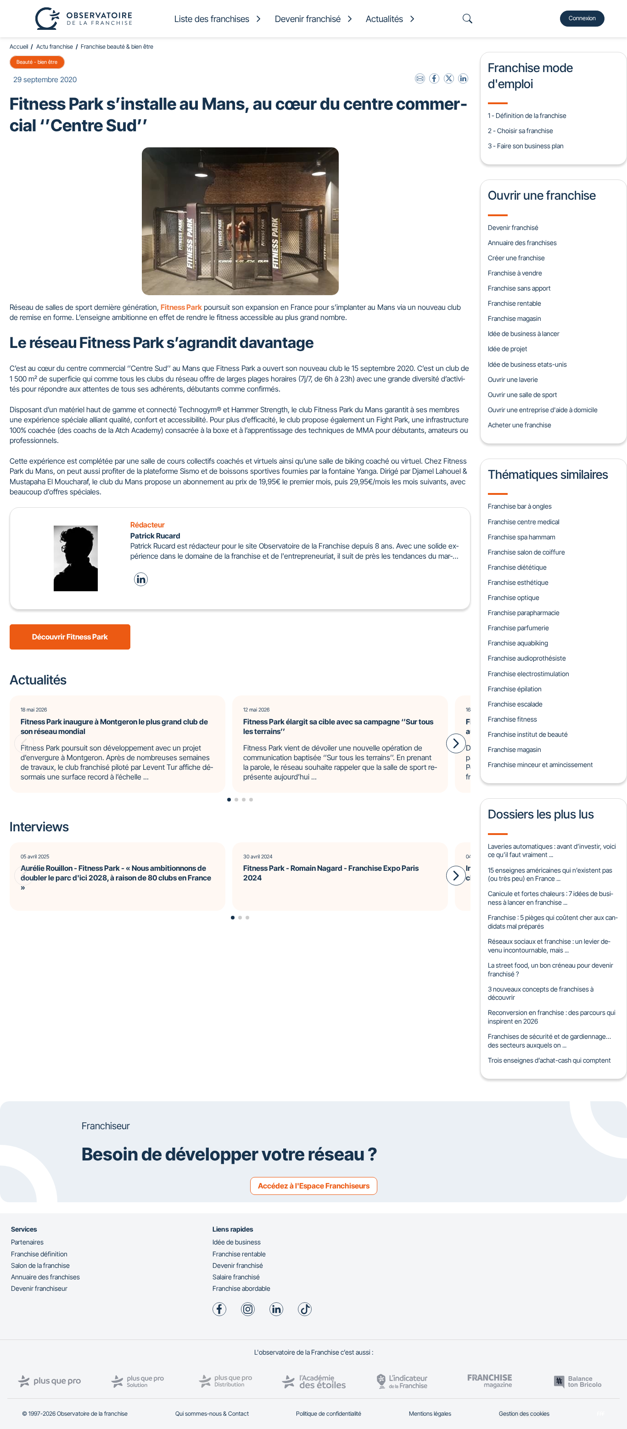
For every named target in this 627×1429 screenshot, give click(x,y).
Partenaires (27, 1242)
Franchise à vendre (515, 273)
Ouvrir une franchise (542, 195)
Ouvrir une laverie (513, 379)
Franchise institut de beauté (528, 734)
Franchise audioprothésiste (527, 658)
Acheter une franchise (519, 425)
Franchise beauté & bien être (117, 46)
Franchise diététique (517, 567)
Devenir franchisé (513, 227)
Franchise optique (513, 597)
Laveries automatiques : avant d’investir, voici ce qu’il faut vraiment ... (552, 850)
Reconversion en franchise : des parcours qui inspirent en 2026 (552, 1017)
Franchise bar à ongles (520, 506)
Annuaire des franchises (522, 243)
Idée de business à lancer (524, 333)
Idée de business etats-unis (527, 364)
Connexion (582, 18)
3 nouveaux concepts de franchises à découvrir (540, 993)
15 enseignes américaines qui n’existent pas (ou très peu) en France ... (550, 874)
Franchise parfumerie (518, 628)
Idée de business (237, 1242)
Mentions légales (430, 1413)
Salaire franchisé (236, 1277)
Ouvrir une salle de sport (522, 394)
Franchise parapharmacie (524, 612)
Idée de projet (507, 349)
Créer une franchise (516, 258)
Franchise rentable (514, 303)
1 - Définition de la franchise (527, 115)
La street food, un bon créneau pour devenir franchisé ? (550, 969)
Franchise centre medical (524, 522)
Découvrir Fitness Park (70, 636)
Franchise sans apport (519, 288)
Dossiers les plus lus (541, 814)
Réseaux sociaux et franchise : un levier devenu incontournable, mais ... (549, 945)
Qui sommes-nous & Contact (212, 1413)
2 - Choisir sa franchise (520, 130)
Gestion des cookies (524, 1413)
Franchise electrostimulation (528, 674)
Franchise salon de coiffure (526, 552)
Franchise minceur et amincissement (540, 764)
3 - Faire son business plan (526, 146)
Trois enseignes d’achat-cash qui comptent (549, 1060)
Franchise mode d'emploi (530, 75)
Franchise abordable (241, 1288)
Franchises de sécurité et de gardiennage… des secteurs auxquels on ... (549, 1040)
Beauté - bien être (37, 62)
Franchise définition (39, 1254)
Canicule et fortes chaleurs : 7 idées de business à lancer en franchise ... (550, 898)
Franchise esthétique (518, 582)
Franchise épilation (515, 689)
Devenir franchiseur (39, 1288)
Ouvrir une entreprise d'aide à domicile (543, 410)
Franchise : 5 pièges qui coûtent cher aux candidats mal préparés (552, 921)
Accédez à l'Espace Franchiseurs (313, 1185)
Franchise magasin (514, 318)
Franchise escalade (515, 704)
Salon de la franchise (40, 1265)
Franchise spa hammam (521, 537)
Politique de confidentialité (328, 1413)
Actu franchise (54, 46)
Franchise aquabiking (518, 643)
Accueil (19, 46)
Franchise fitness (512, 719)
